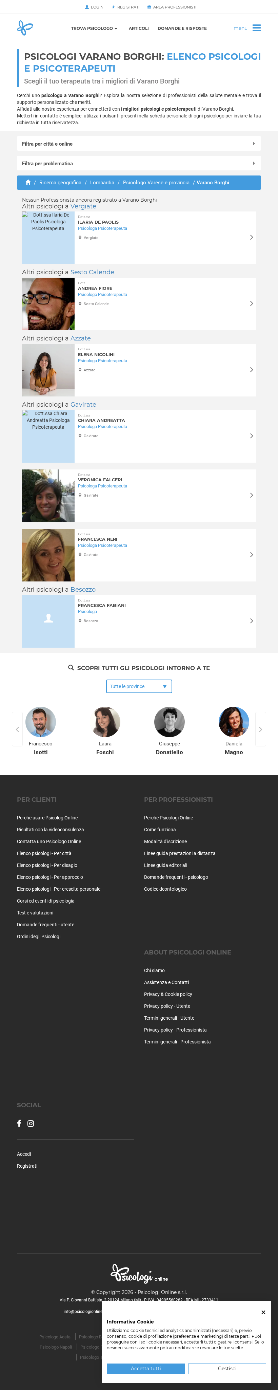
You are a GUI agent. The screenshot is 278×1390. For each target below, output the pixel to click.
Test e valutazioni (35, 912)
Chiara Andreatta (101, 418)
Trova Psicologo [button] (92, 28)
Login (96, 7)
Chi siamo (154, 970)
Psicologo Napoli (56, 1347)
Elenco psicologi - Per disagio (47, 865)
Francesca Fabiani (102, 603)
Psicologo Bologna (97, 1336)
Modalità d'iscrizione (165, 841)
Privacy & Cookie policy (168, 994)
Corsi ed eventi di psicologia (46, 901)
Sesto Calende (92, 272)
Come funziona (160, 829)
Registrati (127, 7)
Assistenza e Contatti (166, 982)
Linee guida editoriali (165, 865)
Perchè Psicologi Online (168, 817)
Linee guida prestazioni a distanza (180, 853)
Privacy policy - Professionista (175, 1030)
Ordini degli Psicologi (38, 936)
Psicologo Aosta (55, 1336)
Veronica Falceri (100, 478)
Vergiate (83, 206)
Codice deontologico (165, 889)
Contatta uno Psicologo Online (49, 841)
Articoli (139, 28)
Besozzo (83, 589)
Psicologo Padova (97, 1347)
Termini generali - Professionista (177, 1041)
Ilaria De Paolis (98, 220)
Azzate (81, 338)
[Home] (28, 183)
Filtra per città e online (47, 144)
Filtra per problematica (47, 164)
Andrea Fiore (95, 286)
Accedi (24, 1154)
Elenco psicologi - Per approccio (50, 877)
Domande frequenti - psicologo (176, 877)
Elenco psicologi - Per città (44, 853)
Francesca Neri (97, 537)
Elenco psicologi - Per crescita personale (58, 889)
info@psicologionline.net (86, 1311)
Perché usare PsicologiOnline (47, 817)
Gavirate (83, 404)
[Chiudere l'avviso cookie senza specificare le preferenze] (263, 1312)
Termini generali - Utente (169, 1018)
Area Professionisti (173, 7)
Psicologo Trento (96, 1357)
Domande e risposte (182, 28)
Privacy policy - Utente (167, 1006)
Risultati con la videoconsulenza (50, 829)
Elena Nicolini (96, 352)
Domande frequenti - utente (45, 924)
